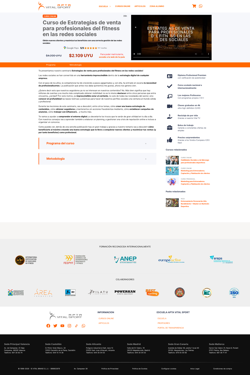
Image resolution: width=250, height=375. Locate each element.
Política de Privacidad (109, 369)
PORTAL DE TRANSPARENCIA (171, 328)
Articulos (140, 6)
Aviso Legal (194, 369)
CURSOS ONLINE (106, 318)
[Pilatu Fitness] (98, 292)
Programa (50, 65)
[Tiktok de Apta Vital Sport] (76, 326)
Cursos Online (122, 6)
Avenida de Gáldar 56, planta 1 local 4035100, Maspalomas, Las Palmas (183, 349)
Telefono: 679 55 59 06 (177, 353)
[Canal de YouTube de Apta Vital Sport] (62, 326)
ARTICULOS (104, 323)
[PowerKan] (125, 292)
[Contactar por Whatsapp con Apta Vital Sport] (201, 6)
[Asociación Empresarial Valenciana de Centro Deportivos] (15, 292)
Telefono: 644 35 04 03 (95, 353)
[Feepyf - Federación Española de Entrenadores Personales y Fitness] (75, 259)
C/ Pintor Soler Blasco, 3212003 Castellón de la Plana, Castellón (60, 349)
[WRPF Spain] (179, 292)
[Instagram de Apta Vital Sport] (69, 326)
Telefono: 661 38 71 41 (218, 353)
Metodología (76, 65)
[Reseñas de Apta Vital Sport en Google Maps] (71, 48)
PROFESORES (164, 323)
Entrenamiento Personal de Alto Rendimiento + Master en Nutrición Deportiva (195, 203)
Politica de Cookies (139, 369)
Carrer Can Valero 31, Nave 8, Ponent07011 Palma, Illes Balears (223, 349)
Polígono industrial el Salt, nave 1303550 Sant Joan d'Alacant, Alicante (100, 349)
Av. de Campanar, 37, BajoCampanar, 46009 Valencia (14, 349)
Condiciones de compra (222, 369)
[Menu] (194, 6)
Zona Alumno (157, 6)
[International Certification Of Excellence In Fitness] (26, 260)
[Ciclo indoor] (152, 292)
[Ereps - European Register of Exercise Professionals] (223, 259)
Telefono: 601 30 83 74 (13, 353)
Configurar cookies (168, 369)
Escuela (103, 6)
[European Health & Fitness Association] (174, 259)
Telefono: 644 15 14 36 (54, 353)
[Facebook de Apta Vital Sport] (48, 326)
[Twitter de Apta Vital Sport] (55, 326)
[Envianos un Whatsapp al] (83, 326)
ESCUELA (162, 318)
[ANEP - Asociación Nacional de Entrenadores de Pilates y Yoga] (125, 259)
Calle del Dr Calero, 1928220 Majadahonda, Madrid (138, 349)
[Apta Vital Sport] (54, 6)
